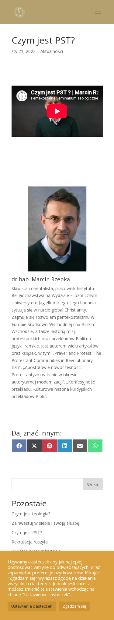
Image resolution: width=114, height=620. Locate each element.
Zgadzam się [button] (74, 606)
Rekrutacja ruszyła (30, 542)
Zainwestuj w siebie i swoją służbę (45, 523)
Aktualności (51, 51)
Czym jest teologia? (31, 514)
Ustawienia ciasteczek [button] (31, 606)
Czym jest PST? (27, 532)
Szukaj (93, 484)
